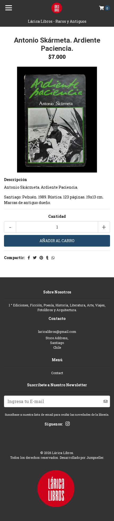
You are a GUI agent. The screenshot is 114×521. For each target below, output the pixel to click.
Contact (57, 373)
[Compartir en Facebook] (29, 257)
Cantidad (57, 216)
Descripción (15, 179)
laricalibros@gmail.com (57, 331)
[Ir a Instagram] (67, 424)
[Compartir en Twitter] (35, 257)
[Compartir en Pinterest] (41, 257)
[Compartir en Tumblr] (47, 257)
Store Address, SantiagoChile (57, 343)
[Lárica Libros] (57, 8)
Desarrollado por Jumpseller (81, 457)
